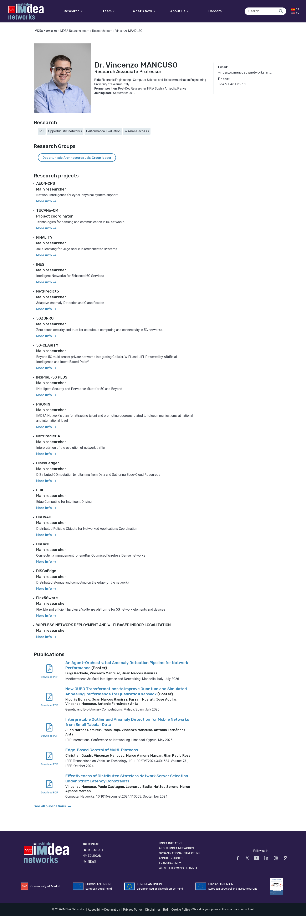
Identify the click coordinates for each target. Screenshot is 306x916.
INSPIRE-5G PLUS (51, 377)
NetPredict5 (47, 291)
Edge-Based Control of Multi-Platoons (101, 750)
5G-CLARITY (47, 345)
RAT (165, 909)
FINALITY (44, 237)
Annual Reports (171, 858)
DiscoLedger (47, 463)
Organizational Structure (179, 853)
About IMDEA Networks (176, 848)
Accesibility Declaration (104, 909)
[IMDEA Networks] (26, 11)
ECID (40, 490)
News (92, 861)
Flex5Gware (47, 598)
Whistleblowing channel (178, 868)
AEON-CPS (45, 183)
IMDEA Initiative (170, 843)
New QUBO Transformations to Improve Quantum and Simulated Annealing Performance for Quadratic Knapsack (126, 691)
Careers (215, 11)
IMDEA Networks (46, 853)
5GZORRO (44, 318)
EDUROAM (95, 855)
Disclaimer (152, 909)
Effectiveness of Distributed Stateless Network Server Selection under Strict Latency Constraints (126, 778)
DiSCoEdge (46, 571)
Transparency (170, 863)
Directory (95, 850)
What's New (144, 11)
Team (108, 11)
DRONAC (43, 517)
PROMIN (43, 404)
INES (40, 264)
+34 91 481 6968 (232, 84)
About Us (179, 11)
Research (73, 11)
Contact (94, 844)
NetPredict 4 (48, 436)
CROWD (42, 544)
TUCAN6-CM (47, 210)
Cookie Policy (180, 909)
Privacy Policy (132, 909)
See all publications (53, 806)
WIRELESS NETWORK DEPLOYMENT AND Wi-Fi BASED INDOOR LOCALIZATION (103, 625)
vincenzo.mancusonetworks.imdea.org (245, 72)
